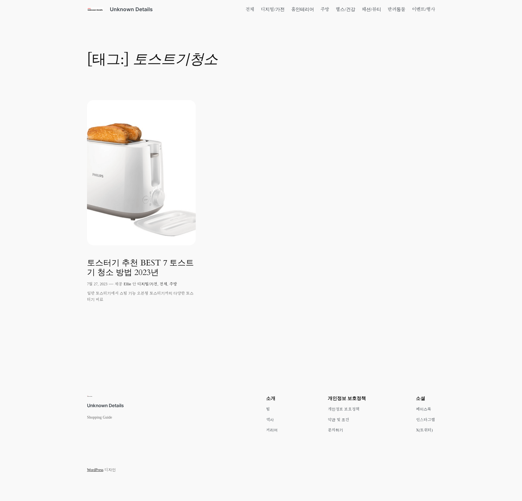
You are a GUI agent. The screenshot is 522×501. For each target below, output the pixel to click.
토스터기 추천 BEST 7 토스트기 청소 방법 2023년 (140, 268)
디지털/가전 (147, 284)
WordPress (95, 470)
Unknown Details (131, 9)
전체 (163, 284)
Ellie (127, 284)
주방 (173, 284)
